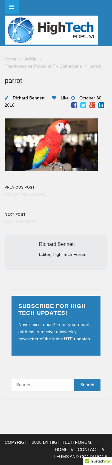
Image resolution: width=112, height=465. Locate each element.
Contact (88, 449)
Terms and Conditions (80, 456)
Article (30, 59)
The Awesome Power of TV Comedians (43, 66)
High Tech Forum (70, 442)
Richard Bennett (28, 98)
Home (10, 59)
